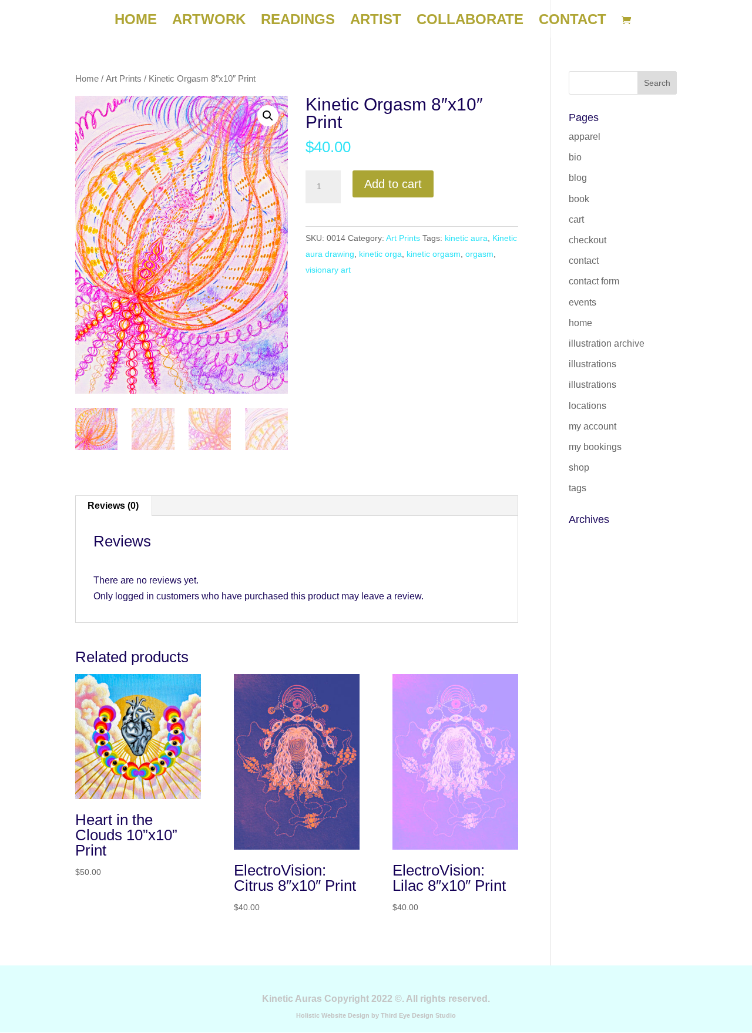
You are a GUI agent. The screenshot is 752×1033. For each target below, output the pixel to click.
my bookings (595, 447)
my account (592, 426)
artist (375, 21)
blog (578, 178)
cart (576, 219)
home (136, 21)
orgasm (479, 254)
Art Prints (124, 78)
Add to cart (393, 183)
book (579, 199)
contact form (594, 281)
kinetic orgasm (434, 254)
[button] (267, 115)
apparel (584, 137)
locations (587, 406)
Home (87, 78)
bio (575, 157)
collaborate (470, 21)
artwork (209, 21)
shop (579, 467)
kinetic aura (466, 238)
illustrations (592, 364)
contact (572, 21)
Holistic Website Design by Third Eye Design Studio (376, 1015)
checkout (587, 240)
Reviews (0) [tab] (113, 506)
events (582, 302)
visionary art (328, 269)
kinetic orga (380, 254)
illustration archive (606, 343)
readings (298, 21)
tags (577, 488)
